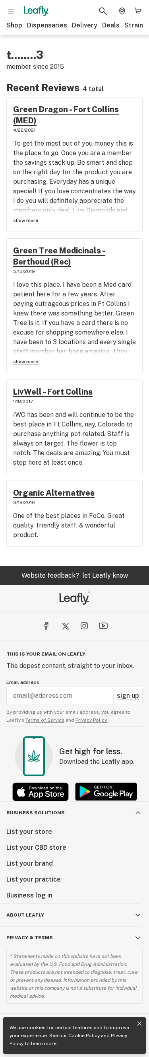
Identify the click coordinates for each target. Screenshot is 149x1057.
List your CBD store (36, 847)
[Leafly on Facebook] (46, 626)
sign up (128, 695)
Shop (14, 25)
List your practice (33, 879)
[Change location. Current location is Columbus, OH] (122, 11)
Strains (135, 25)
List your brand (29, 863)
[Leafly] (36, 11)
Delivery (84, 25)
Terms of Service (44, 720)
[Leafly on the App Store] (40, 792)
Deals (111, 25)
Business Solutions (35, 813)
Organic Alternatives (54, 493)
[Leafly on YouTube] (103, 626)
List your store (29, 831)
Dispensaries (47, 25)
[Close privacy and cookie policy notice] (139, 1023)
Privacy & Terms (29, 937)
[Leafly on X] (65, 626)
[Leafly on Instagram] (84, 626)
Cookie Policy (84, 1035)
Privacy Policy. (91, 720)
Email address (22, 682)
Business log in (29, 895)
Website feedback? (74, 575)
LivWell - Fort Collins (53, 392)
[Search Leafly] (103, 11)
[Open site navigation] (11, 11)
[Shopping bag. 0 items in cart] (138, 11)
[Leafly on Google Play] (106, 792)
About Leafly (25, 915)
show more (26, 220)
